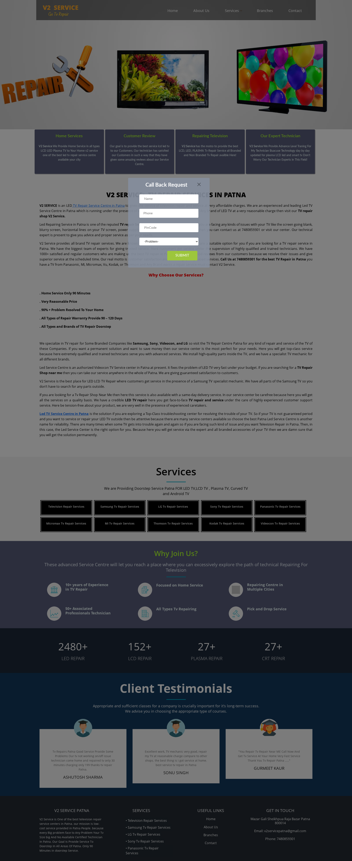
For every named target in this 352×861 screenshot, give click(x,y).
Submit (182, 255)
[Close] (199, 184)
